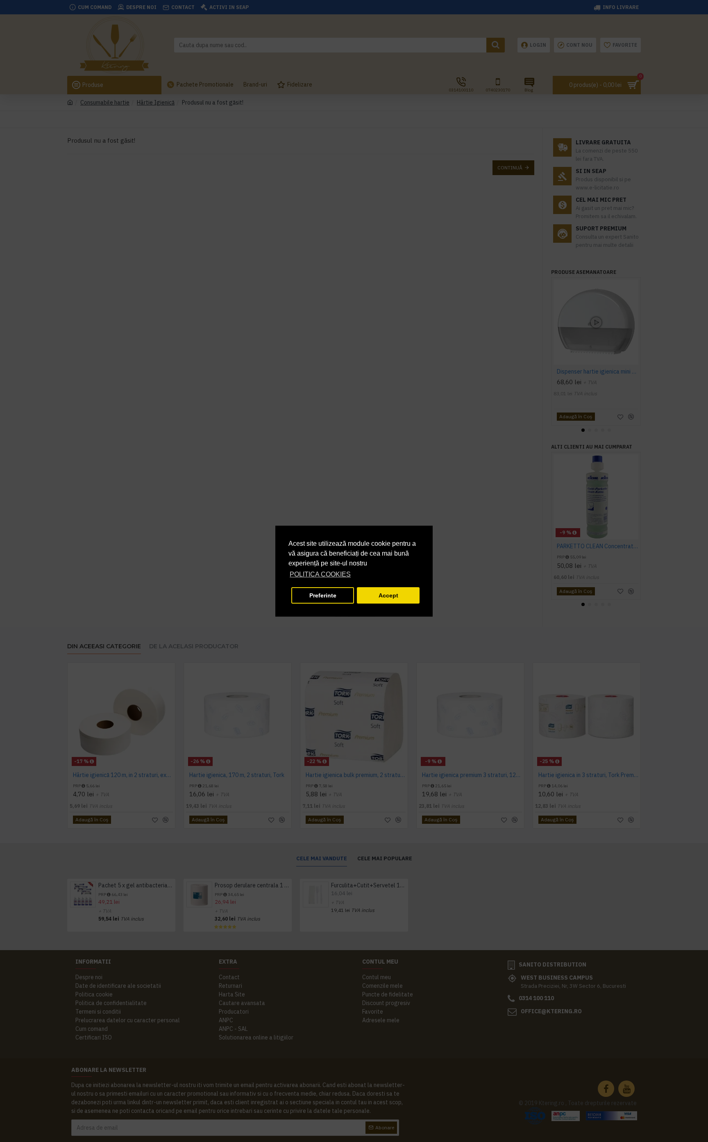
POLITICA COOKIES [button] (320, 574)
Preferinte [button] (322, 595)
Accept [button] (388, 595)
